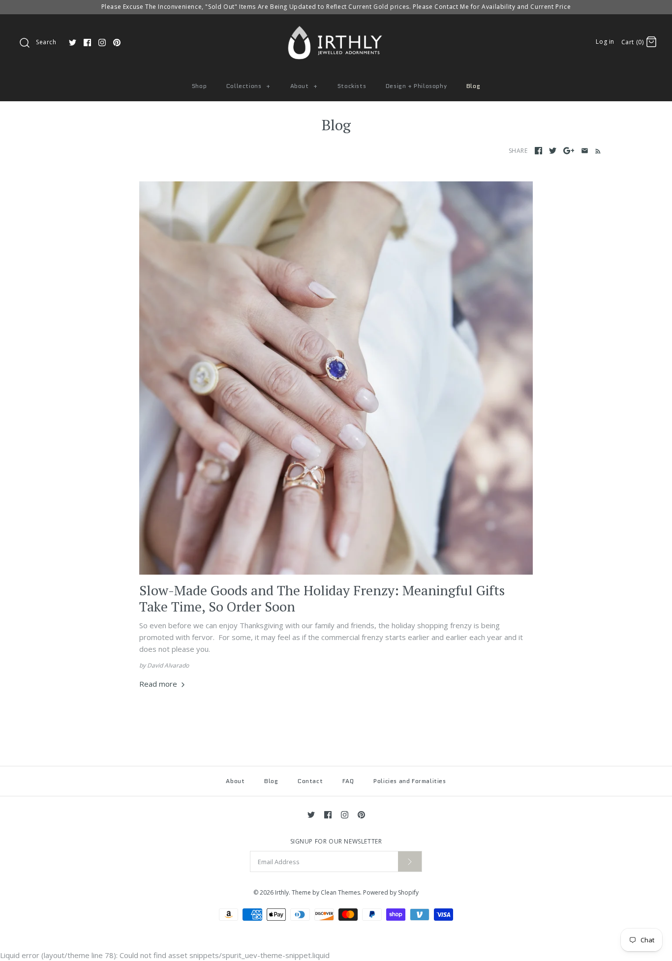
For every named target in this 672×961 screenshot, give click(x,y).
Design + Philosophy (416, 86)
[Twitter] (72, 42)
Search (46, 42)
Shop (199, 86)
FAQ (348, 781)
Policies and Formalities (409, 781)
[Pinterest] (117, 42)
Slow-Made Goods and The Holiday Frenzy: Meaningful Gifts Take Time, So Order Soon (322, 598)
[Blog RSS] (596, 150)
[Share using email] (584, 150)
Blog (473, 86)
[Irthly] (336, 30)
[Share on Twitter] (552, 150)
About (304, 86)
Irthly (282, 892)
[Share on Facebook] (538, 150)
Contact (310, 781)
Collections (248, 86)
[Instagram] (102, 42)
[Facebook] (87, 42)
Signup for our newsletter (336, 841)
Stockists (351, 86)
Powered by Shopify (391, 892)
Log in (605, 41)
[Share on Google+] (569, 150)
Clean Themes (340, 892)
